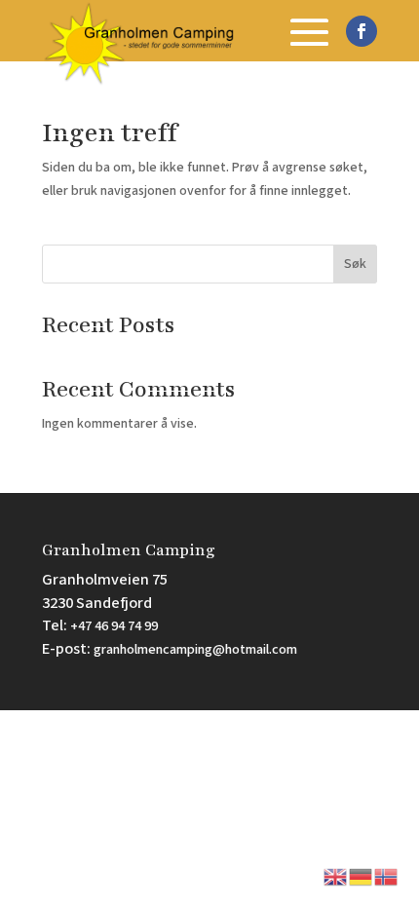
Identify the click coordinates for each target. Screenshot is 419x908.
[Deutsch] (361, 876)
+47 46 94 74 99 (114, 626)
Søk (355, 264)
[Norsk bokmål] (387, 876)
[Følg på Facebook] (361, 31)
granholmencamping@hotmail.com (195, 649)
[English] (336, 876)
